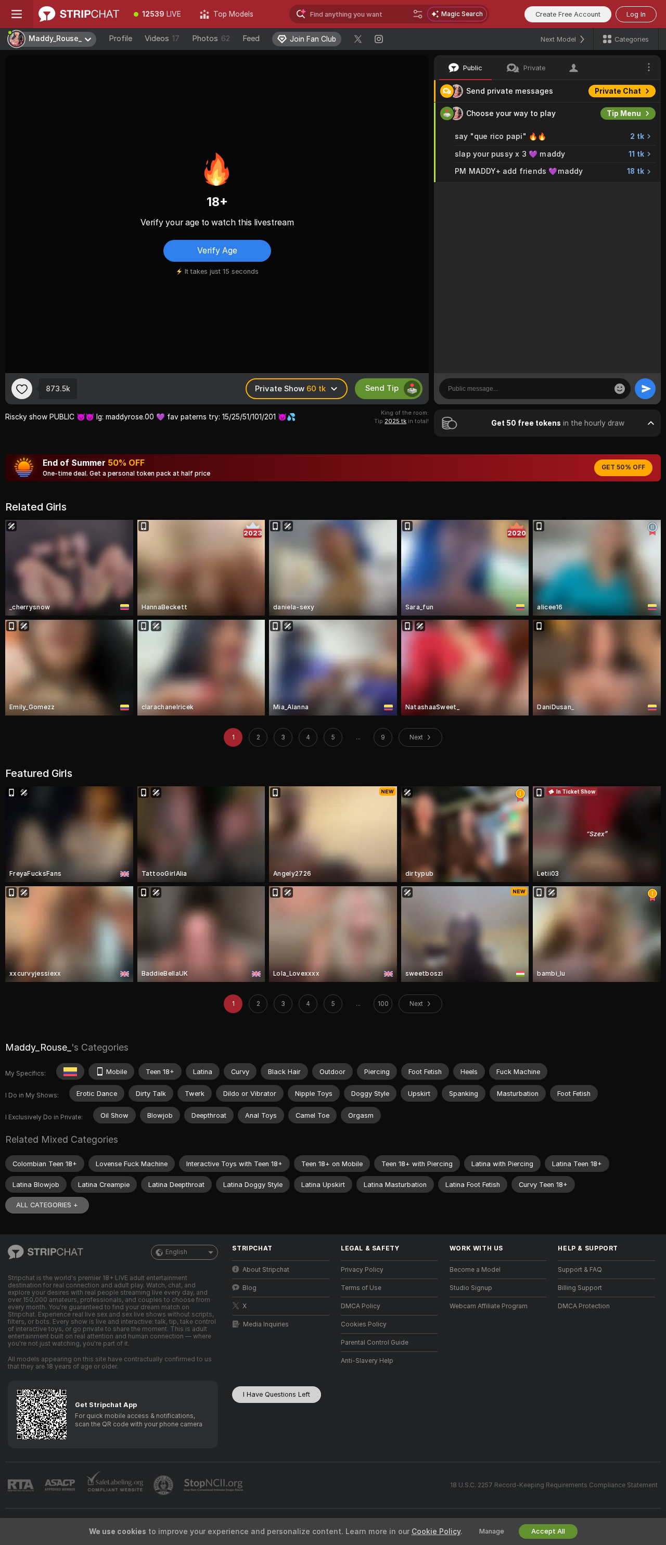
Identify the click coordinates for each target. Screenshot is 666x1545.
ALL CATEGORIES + (47, 1205)
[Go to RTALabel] (22, 1485)
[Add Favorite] (21, 388)
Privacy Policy (362, 1269)
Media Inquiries (266, 1324)
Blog (249, 1288)
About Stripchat (265, 1269)
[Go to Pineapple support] (164, 1485)
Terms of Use (361, 1288)
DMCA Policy (360, 1306)
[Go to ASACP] (61, 1485)
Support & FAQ (580, 1269)
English (176, 1252)
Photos (211, 38)
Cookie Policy (436, 1531)
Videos (162, 38)
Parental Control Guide (374, 1342)
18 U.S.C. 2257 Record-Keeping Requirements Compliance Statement (554, 1485)
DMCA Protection (584, 1306)
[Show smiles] (619, 388)
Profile (120, 38)
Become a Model (475, 1269)
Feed (251, 38)
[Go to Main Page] (78, 14)
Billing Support (580, 1288)
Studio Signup (471, 1288)
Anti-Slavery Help (367, 1360)
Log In (636, 14)
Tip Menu (624, 113)
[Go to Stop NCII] (214, 1485)
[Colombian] (70, 1071)
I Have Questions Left (276, 1394)
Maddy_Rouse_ (38, 1047)
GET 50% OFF (623, 467)
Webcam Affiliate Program (489, 1306)
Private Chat (618, 91)
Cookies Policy (364, 1324)
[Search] (418, 14)
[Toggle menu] (16, 14)
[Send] (645, 388)
